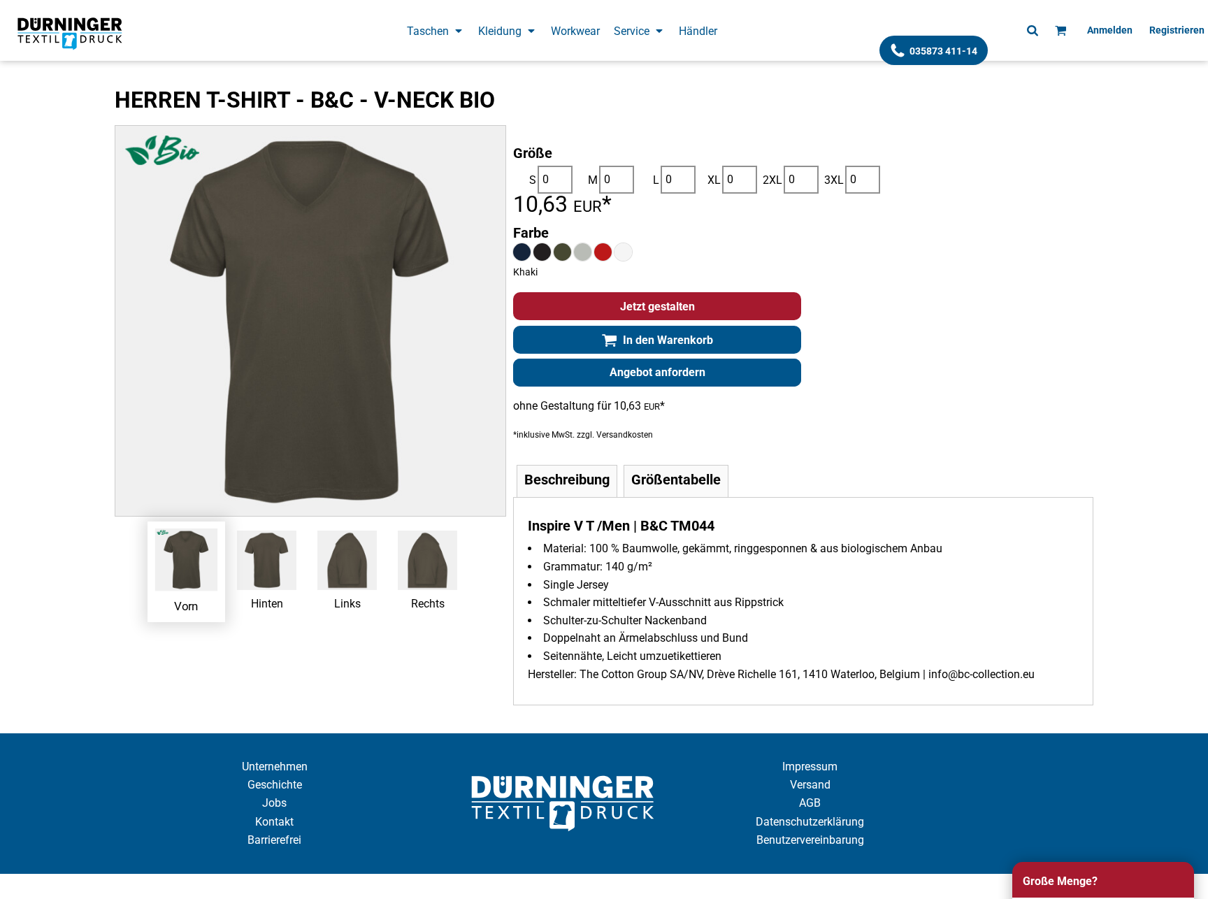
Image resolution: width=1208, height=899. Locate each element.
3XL (834, 180)
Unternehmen (275, 766)
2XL (772, 180)
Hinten (267, 603)
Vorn (186, 605)
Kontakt (274, 821)
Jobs (274, 803)
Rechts (428, 603)
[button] (435, 30)
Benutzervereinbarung (810, 840)
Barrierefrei (274, 840)
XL (714, 180)
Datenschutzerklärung (810, 821)
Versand (810, 784)
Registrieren (1177, 30)
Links (347, 603)
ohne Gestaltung (553, 405)
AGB (810, 803)
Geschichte (274, 784)
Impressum (809, 766)
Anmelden (1109, 30)
